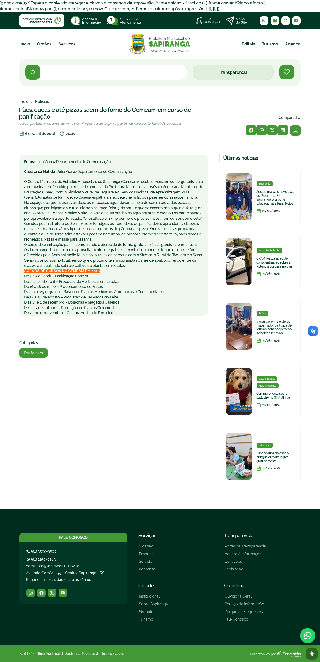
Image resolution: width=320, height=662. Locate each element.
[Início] (24, 101)
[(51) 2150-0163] (41, 559)
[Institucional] (153, 598)
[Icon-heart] (286, 72)
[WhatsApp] (307, 635)
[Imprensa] (147, 571)
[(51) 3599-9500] (42, 551)
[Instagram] (264, 20)
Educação (265, 183)
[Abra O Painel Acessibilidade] (312, 654)
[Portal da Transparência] (245, 548)
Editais (248, 43)
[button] (251, 130)
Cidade (146, 585)
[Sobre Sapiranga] (153, 606)
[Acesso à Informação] (245, 556)
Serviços (67, 43)
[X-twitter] (285, 20)
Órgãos (44, 43)
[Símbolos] (153, 613)
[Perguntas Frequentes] (244, 613)
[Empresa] (147, 556)
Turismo (270, 43)
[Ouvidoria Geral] (244, 598)
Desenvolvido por (263, 654)
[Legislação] (245, 571)
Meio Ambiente (267, 385)
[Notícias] (42, 101)
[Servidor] (147, 563)
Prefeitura (33, 352)
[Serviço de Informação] (244, 606)
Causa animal (267, 379)
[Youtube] (296, 20)
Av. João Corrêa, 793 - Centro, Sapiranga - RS (65, 573)
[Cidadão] (147, 548)
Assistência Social (269, 250)
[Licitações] (245, 563)
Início (24, 43)
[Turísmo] (153, 621)
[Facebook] (275, 20)
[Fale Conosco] (244, 621)
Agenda (293, 43)
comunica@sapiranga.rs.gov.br (52, 566)
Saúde (262, 313)
